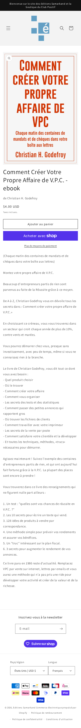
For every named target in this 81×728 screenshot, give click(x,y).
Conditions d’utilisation (59, 719)
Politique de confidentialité (27, 719)
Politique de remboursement (46, 712)
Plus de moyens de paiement (40, 245)
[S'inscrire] (61, 629)
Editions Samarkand (24, 707)
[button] (8, 28)
